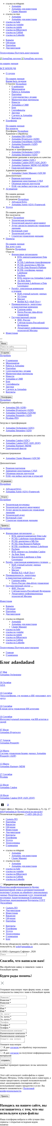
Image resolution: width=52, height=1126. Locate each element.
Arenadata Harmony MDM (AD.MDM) (30, 165)
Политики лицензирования (13, 900)
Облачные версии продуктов (26, 183)
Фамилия (5, 1003)
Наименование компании (13, 1036)
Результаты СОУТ (36, 900)
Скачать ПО (12, 819)
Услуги (9, 207)
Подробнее (21, 84)
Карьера (10, 40)
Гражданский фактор (22, 168)
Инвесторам (12, 333)
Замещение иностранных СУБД (27, 181)
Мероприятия (18, 89)
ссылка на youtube (15, 24)
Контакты (16, 118)
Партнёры (11, 45)
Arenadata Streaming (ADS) (25, 154)
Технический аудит (21, 233)
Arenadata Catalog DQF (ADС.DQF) (29, 162)
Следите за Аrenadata (22, 115)
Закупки (16, 112)
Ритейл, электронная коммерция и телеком (27, 562)
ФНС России (23, 320)
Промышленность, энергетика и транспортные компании (26, 305)
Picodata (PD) (18, 147)
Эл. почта (5, 1019)
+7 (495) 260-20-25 (33, 814)
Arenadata (16, 6)
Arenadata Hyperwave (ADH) (25, 139)
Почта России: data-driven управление (30, 583)
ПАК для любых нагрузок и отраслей (30, 186)
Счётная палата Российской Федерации (31, 591)
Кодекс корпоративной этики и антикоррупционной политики (22, 890)
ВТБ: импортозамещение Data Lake (29, 536)
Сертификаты (18, 110)
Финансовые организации (25, 254)
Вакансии (10, 824)
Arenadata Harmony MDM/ (18, 445)
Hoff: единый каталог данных (32, 293)
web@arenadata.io (24, 946)
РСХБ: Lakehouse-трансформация (33, 262)
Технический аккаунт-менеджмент (29, 223)
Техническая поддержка (23, 220)
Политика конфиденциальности (16, 887)
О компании (18, 86)
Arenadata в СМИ (20, 105)
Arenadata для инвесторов (24, 9)
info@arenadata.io (8, 811)
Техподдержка (13, 843)
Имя (3, 1011)
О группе (10, 73)
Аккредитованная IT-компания (27, 897)
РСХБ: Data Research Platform (31, 267)
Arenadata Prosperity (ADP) (25, 144)
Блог (14, 107)
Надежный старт (20, 231)
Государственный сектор (24, 317)
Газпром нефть (24, 309)
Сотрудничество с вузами (24, 97)
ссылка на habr (13, 22)
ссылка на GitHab (14, 32)
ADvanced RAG (19, 202)
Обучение (10, 42)
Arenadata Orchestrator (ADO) (26, 152)
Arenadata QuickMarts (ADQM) (27, 141)
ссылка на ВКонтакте (16, 30)
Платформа (11, 120)
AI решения (11, 189)
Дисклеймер (6, 903)
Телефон (5, 1027)
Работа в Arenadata (21, 91)
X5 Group (22, 296)
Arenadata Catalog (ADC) (24, 160)
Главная (10, 652)
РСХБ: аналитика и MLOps (30, 265)
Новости (16, 102)
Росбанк (21, 275)
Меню (3, 343)
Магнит (21, 299)
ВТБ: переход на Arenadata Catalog (34, 278)
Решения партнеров (21, 178)
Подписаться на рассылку (30, 811)
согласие (14, 1047)
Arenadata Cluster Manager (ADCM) (29, 173)
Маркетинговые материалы (25, 99)
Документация (13, 48)
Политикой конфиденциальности (17, 1089)
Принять (4, 1096)
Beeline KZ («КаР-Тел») (28, 301)
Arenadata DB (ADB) (22, 136)
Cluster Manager (19, 11)
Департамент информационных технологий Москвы (33, 329)
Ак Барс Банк (24, 280)
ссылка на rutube (14, 27)
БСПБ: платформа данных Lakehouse (30, 546)
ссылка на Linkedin (15, 35)
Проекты (10, 238)
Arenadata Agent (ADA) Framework (28, 204)
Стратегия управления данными (27, 236)
